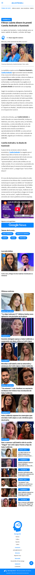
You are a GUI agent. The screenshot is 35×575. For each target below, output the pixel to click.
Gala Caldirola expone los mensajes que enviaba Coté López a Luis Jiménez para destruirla (17, 417)
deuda (13, 238)
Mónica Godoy (14, 8)
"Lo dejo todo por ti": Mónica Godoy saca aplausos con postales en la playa (17, 315)
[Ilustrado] (17, 3)
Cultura (17, 544)
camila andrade (7, 233)
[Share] (31, 563)
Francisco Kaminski (23, 233)
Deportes (17, 542)
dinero (5, 238)
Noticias (17, 536)
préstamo (23, 238)
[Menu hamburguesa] (2, 3)
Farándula (6, 19)
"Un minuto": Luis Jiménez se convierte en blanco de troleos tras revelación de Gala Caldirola (17, 390)
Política (17, 539)
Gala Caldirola (23, 8)
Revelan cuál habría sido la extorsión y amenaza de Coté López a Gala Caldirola (17, 364)
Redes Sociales (7, 311)
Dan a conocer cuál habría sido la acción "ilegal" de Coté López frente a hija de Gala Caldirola (16, 444)
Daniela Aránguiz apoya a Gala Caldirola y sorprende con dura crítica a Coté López (17, 340)
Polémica (5, 361)
